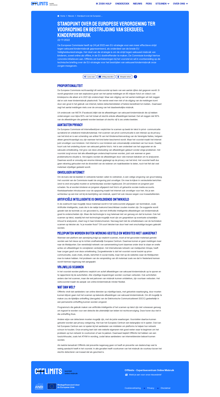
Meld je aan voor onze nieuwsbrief (145, 374)
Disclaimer (165, 388)
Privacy (150, 388)
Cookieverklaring (133, 388)
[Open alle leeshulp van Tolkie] (135, 76)
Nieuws (137, 3)
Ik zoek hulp (103, 3)
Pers (149, 3)
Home (62, 16)
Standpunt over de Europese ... (89, 16)
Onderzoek (122, 3)
